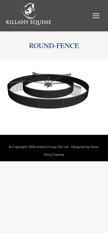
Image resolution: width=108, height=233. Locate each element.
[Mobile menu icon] (96, 16)
